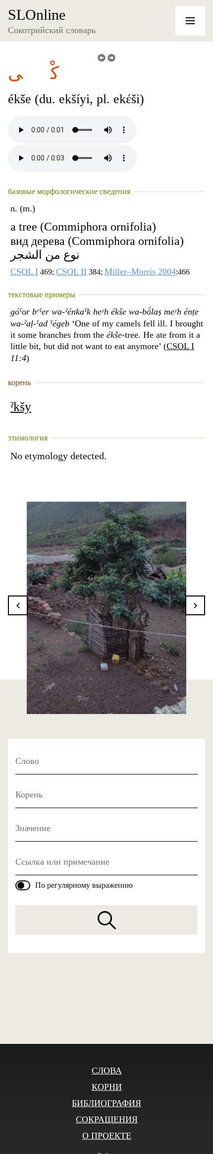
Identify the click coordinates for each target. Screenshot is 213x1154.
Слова (107, 1070)
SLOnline (36, 14)
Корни (107, 1087)
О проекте (106, 1136)
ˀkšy (20, 406)
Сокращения (107, 1119)
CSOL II (71, 271)
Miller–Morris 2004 (140, 271)
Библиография (106, 1103)
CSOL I (24, 271)
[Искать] (106, 920)
